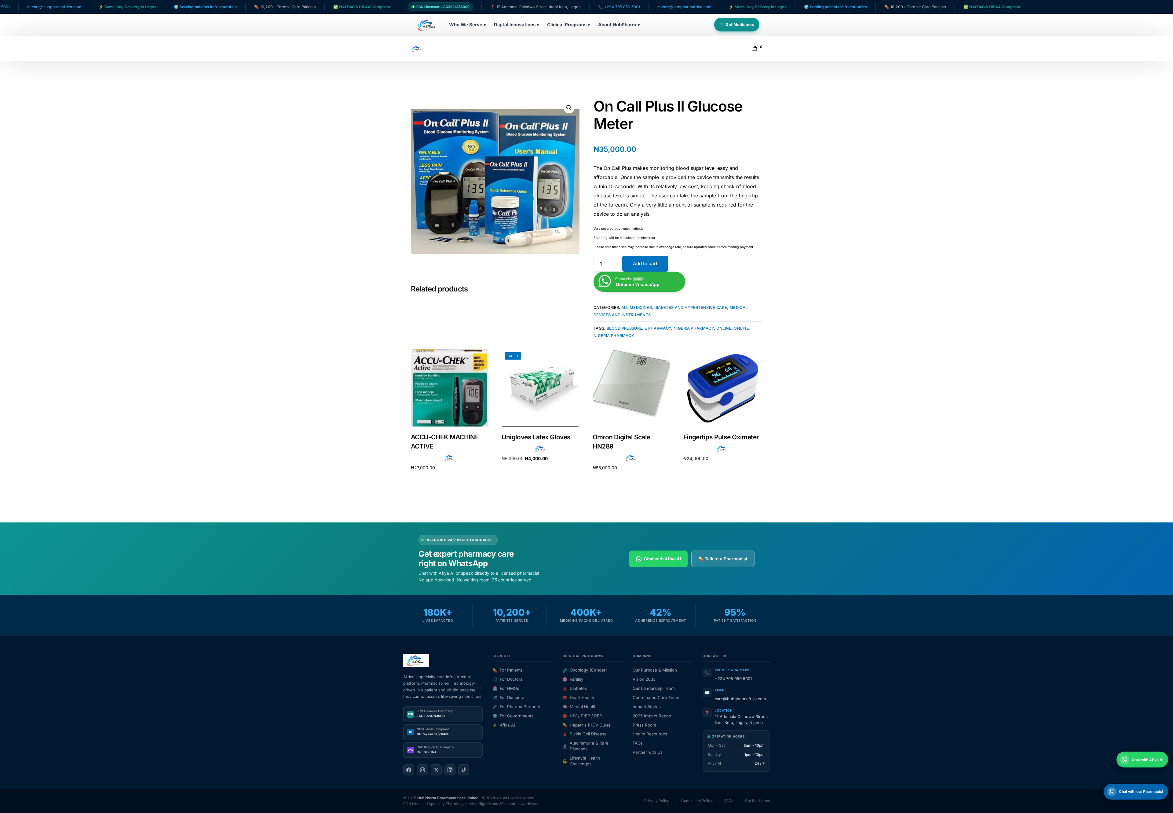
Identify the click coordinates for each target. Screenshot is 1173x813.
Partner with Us (648, 752)
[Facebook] (408, 769)
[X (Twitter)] (436, 769)
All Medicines (636, 307)
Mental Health (579, 706)
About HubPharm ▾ (619, 24)
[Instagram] (422, 769)
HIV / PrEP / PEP (582, 715)
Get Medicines (757, 800)
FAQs (638, 743)
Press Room (644, 725)
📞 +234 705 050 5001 (570, 7)
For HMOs (505, 688)
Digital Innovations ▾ (516, 24)
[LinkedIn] (449, 769)
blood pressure (624, 328)
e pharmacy (658, 328)
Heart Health (578, 697)
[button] (569, 107)
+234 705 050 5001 (733, 678)
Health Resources (650, 733)
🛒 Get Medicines (737, 24)
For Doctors (507, 679)
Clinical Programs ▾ (568, 24)
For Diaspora (508, 697)
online (724, 328)
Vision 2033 (644, 679)
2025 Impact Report (652, 715)
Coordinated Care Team (656, 697)
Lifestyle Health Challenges (581, 761)
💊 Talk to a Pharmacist (722, 558)
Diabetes (574, 688)
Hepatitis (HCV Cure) (586, 725)
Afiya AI (503, 725)
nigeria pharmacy (694, 328)
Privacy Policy (656, 800)
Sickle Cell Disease (584, 733)
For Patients (507, 670)
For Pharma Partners (516, 706)
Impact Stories (647, 706)
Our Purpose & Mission (655, 670)
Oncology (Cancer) (584, 670)
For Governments (512, 715)
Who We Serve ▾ (467, 24)
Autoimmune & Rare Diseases (585, 746)
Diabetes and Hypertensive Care (690, 307)
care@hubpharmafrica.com (740, 698)
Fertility (572, 679)
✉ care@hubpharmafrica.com (635, 7)
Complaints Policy (696, 800)
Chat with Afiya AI (662, 558)
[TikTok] (463, 769)
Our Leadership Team (654, 688)
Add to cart (645, 263)
